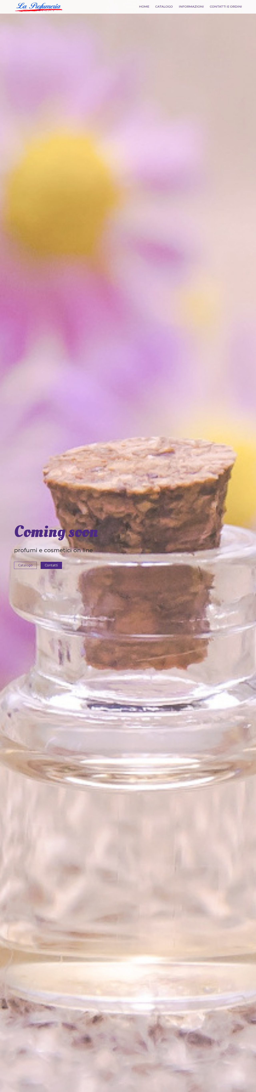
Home (144, 6)
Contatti (51, 565)
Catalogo (164, 6)
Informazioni (191, 6)
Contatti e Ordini (226, 6)
